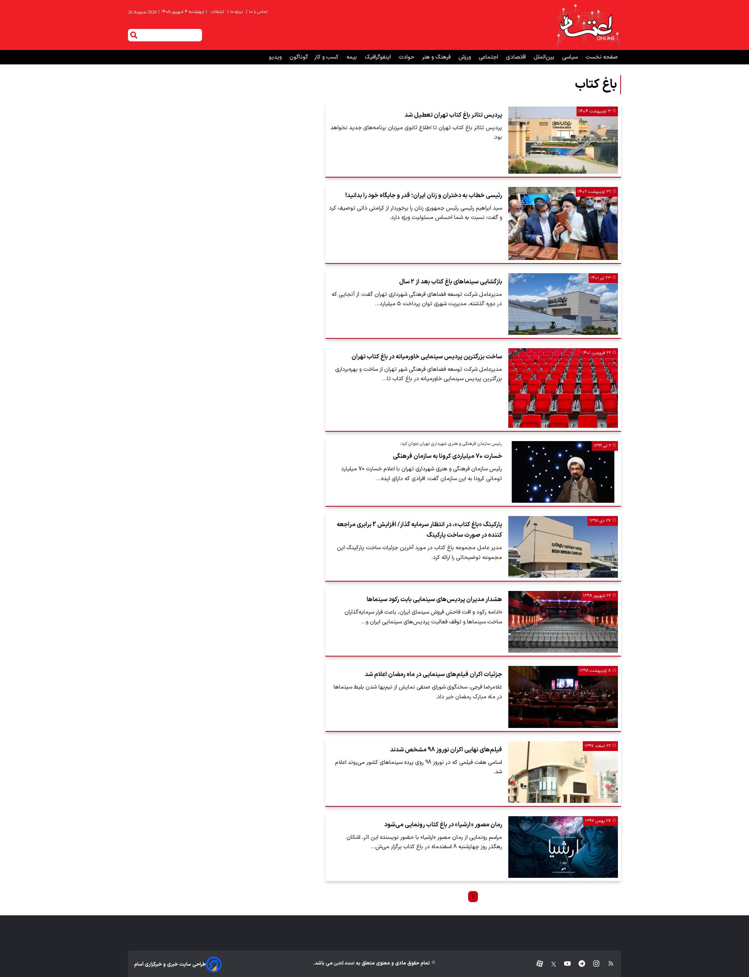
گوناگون (298, 57)
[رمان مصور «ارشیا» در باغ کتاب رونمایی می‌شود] (563, 847)
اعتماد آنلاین (344, 963)
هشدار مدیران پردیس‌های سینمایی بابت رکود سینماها (434, 599)
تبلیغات (218, 12)
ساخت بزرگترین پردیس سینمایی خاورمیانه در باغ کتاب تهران (426, 356)
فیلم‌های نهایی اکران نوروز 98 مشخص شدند (446, 750)
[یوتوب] (563, 964)
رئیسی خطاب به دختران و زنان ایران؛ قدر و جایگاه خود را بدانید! (423, 195)
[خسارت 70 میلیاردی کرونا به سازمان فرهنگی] (563, 472)
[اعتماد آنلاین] (588, 25)
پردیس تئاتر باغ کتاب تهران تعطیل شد (453, 115)
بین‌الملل (545, 57)
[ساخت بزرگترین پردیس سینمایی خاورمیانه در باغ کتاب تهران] (563, 388)
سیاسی (570, 57)
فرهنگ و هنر (437, 57)
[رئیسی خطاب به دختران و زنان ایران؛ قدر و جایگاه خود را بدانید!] (563, 223)
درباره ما (235, 12)
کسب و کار (327, 57)
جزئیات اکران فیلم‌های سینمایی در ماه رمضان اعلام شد (433, 674)
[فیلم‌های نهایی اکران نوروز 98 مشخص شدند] (563, 772)
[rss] (607, 964)
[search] (133, 35)
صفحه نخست (602, 57)
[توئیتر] (549, 964)
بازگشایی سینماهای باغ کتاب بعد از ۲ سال (450, 282)
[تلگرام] (578, 964)
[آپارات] (536, 964)
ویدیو (276, 57)
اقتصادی (516, 57)
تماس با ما (257, 12)
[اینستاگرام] (592, 964)
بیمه (352, 57)
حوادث (407, 57)
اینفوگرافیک (378, 57)
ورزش (465, 57)
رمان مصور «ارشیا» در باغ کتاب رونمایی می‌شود (443, 824)
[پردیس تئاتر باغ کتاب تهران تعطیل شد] (563, 140)
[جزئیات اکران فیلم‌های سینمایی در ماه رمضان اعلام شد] (563, 697)
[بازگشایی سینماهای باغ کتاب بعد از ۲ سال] (563, 304)
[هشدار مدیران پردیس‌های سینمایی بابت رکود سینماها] (563, 622)
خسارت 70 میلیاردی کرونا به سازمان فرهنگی (447, 456)
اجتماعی (489, 57)
